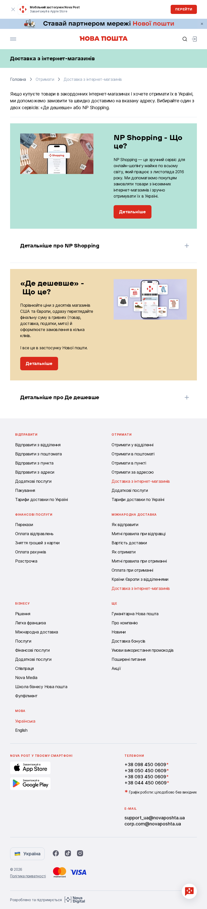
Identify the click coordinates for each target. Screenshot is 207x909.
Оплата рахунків (30, 551)
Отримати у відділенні (132, 444)
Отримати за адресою (133, 472)
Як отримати (123, 551)
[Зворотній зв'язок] (189, 891)
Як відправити (125, 524)
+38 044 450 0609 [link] (145, 782)
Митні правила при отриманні (139, 561)
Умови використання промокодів (143, 650)
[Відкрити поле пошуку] (185, 39)
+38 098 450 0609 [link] (145, 764)
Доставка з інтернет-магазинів (141, 481)
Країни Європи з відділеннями (140, 579)
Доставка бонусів (128, 641)
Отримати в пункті (129, 463)
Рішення (22, 613)
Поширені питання (129, 659)
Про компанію (125, 622)
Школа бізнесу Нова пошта (41, 686)
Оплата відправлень (34, 533)
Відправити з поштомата (38, 453)
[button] (97, 246)
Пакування (25, 490)
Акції (116, 668)
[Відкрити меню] (13, 39)
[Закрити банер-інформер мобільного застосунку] (13, 9)
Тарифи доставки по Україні (41, 499)
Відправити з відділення (38, 444)
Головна (18, 79)
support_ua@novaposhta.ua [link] (154, 817)
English (21, 730)
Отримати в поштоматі (133, 453)
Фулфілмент (26, 695)
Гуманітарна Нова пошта (135, 613)
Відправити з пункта (34, 463)
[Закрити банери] (202, 24)
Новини (119, 631)
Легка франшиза (30, 622)
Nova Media (26, 677)
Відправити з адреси (34, 472)
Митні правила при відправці (138, 533)
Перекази (24, 524)
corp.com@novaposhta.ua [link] (152, 823)
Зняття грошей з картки (37, 542)
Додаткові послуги (33, 481)
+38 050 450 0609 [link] (145, 770)
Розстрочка (26, 561)
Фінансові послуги (32, 650)
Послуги (23, 641)
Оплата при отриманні (132, 570)
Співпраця (24, 668)
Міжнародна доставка (36, 631)
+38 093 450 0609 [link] (145, 776)
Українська (25, 721)
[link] (103, 24)
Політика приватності (28, 876)
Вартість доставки (129, 542)
